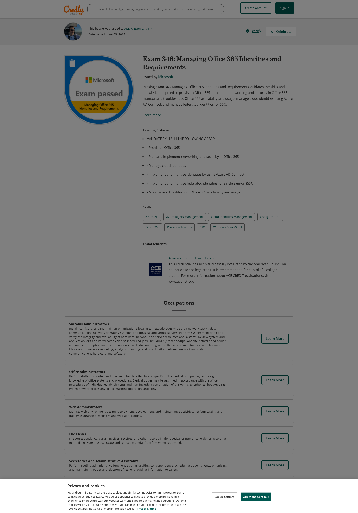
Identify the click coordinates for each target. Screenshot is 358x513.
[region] (179, 496)
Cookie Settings (225, 496)
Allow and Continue (256, 496)
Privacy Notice (146, 509)
